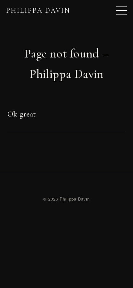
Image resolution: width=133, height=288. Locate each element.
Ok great (21, 114)
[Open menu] (121, 10)
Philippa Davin (38, 10)
